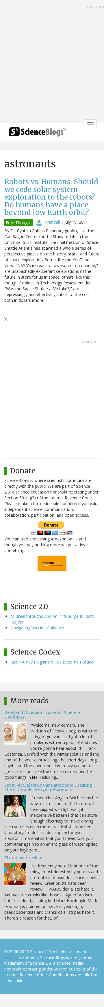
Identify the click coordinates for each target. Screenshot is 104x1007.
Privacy (11, 957)
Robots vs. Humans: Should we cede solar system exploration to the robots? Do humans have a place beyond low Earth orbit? (51, 197)
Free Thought (18, 222)
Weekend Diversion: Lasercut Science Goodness (42, 714)
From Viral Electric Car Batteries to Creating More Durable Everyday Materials (48, 787)
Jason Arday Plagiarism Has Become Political (52, 662)
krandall (52, 222)
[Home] (37, 133)
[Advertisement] (52, 62)
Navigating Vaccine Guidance (37, 627)
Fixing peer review (23, 857)
